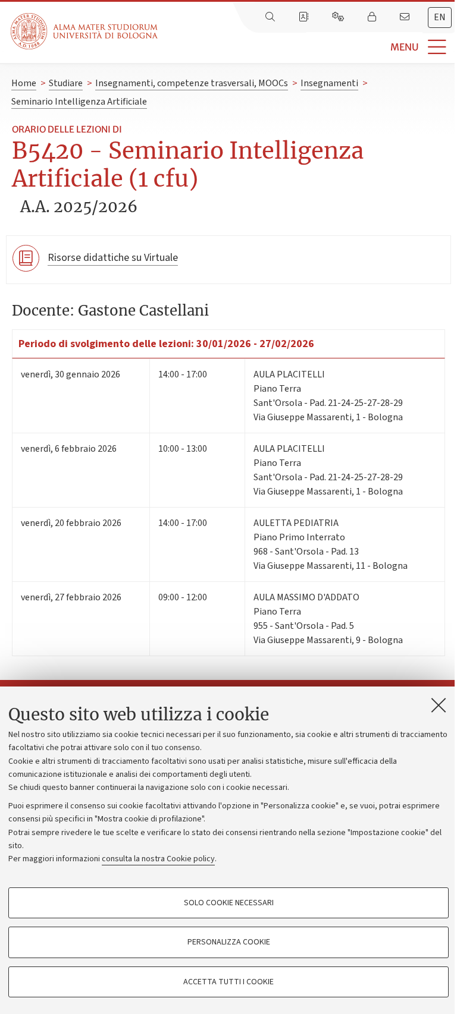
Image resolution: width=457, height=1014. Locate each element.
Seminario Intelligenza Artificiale (79, 101)
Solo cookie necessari (229, 903)
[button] (307, 47)
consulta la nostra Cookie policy (158, 859)
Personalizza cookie (228, 942)
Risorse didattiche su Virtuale (113, 257)
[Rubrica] (304, 17)
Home (23, 83)
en (440, 17)
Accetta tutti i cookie (228, 982)
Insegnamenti (329, 83)
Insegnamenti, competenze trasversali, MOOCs (191, 83)
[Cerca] (271, 17)
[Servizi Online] (339, 17)
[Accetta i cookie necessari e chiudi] (438, 704)
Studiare (66, 83)
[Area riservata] (373, 17)
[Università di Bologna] (85, 31)
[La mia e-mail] (405, 17)
